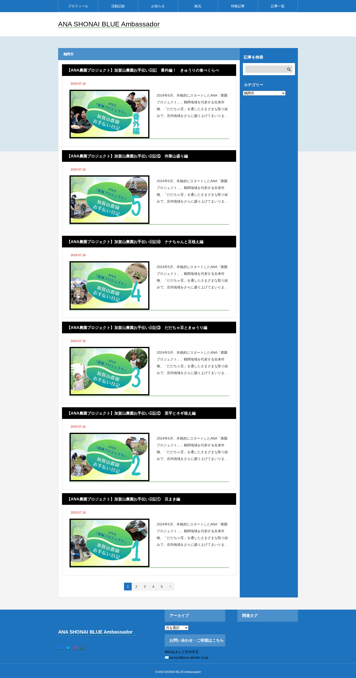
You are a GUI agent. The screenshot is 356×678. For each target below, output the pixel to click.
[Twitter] (67, 647)
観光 (197, 6)
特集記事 (238, 6)
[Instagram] (75, 647)
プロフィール (78, 6)
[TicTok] (82, 647)
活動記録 (118, 6)
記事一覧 (278, 6)
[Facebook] (60, 647)
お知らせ (158, 6)
